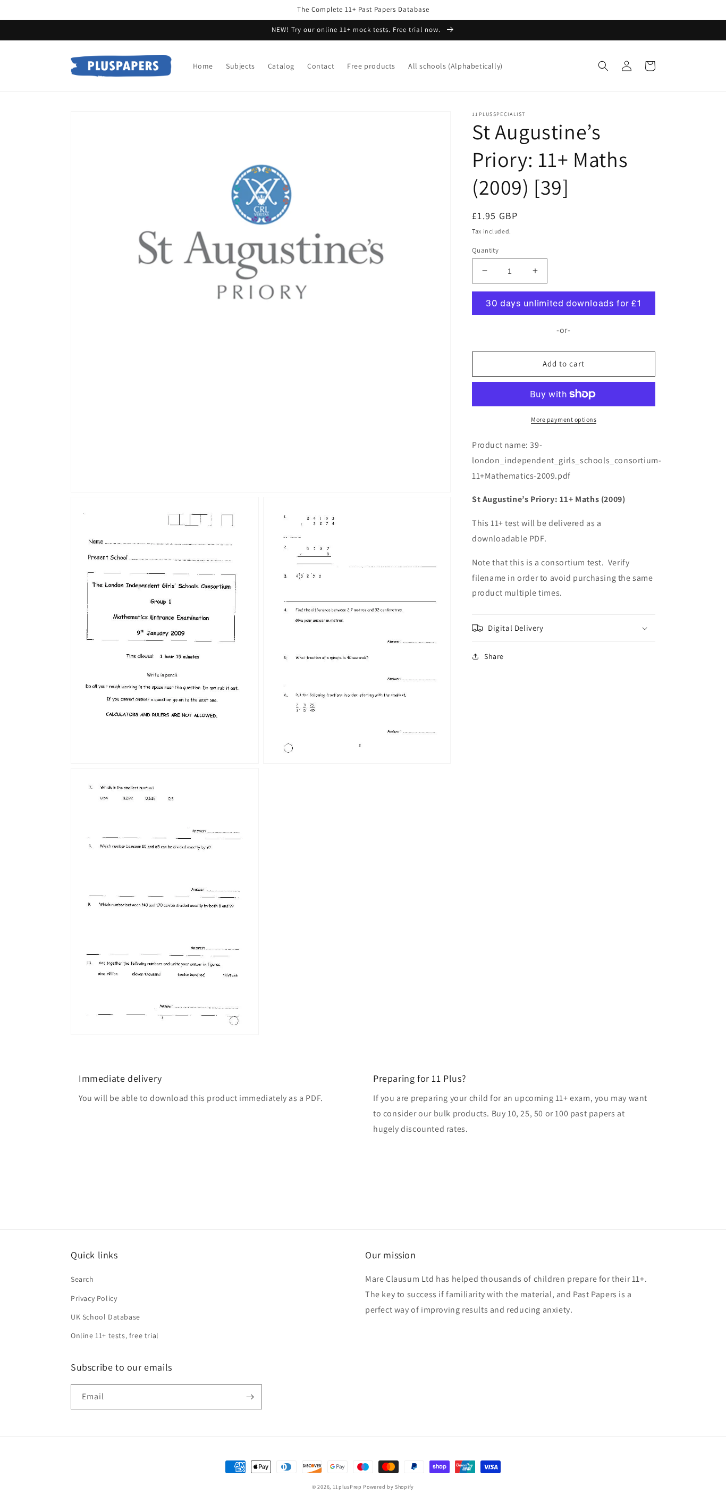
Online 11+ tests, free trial (115, 1335)
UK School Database (105, 1317)
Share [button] (494, 656)
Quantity (485, 249)
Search (82, 1279)
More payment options (563, 419)
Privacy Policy (94, 1298)
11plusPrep (347, 1486)
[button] (603, 66)
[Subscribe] (249, 1396)
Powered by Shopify (388, 1486)
